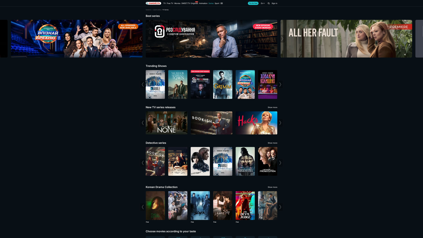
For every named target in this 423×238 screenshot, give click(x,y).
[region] (211, 39)
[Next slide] (282, 39)
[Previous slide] (140, 39)
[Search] (268, 3)
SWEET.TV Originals (189, 3)
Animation (203, 3)
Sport (217, 3)
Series (211, 3)
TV (164, 3)
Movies (177, 3)
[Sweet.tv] (153, 3)
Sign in (274, 3)
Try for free (253, 3)
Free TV (170, 3)
